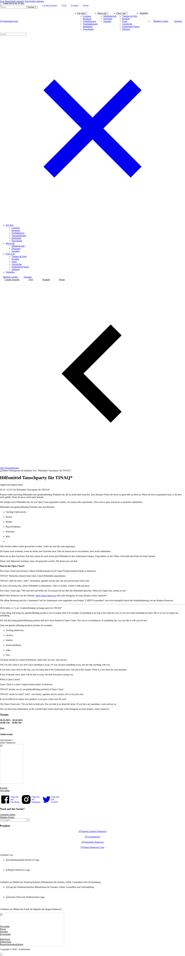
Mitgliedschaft (109, 16)
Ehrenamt (107, 19)
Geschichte (127, 24)
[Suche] (28, 820)
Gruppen (87, 16)
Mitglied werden (160, 21)
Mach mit (102, 13)
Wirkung (126, 29)
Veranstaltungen (90, 24)
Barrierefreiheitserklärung (11, 944)
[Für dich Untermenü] (86, 13)
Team (124, 21)
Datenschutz (5, 942)
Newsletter (5, 790)
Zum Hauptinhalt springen (12, 1)
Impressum (5, 939)
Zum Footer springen (34, 1)
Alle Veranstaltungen (9, 468)
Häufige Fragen (7, 817)
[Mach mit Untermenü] (107, 13)
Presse (3, 929)
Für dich (81, 13)
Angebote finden (7, 814)
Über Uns (120, 13)
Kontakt (3, 788)
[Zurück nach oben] (1, 954)
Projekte (126, 19)
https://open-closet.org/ (46, 595)
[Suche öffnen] (1, 4)
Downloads (88, 29)
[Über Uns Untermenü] (126, 13)
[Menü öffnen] (149, 21)
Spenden (107, 21)
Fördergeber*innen (130, 26)
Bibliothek (87, 26)
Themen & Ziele (129, 16)
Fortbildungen (89, 21)
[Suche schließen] (36, 7)
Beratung (87, 19)
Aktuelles (143, 13)
